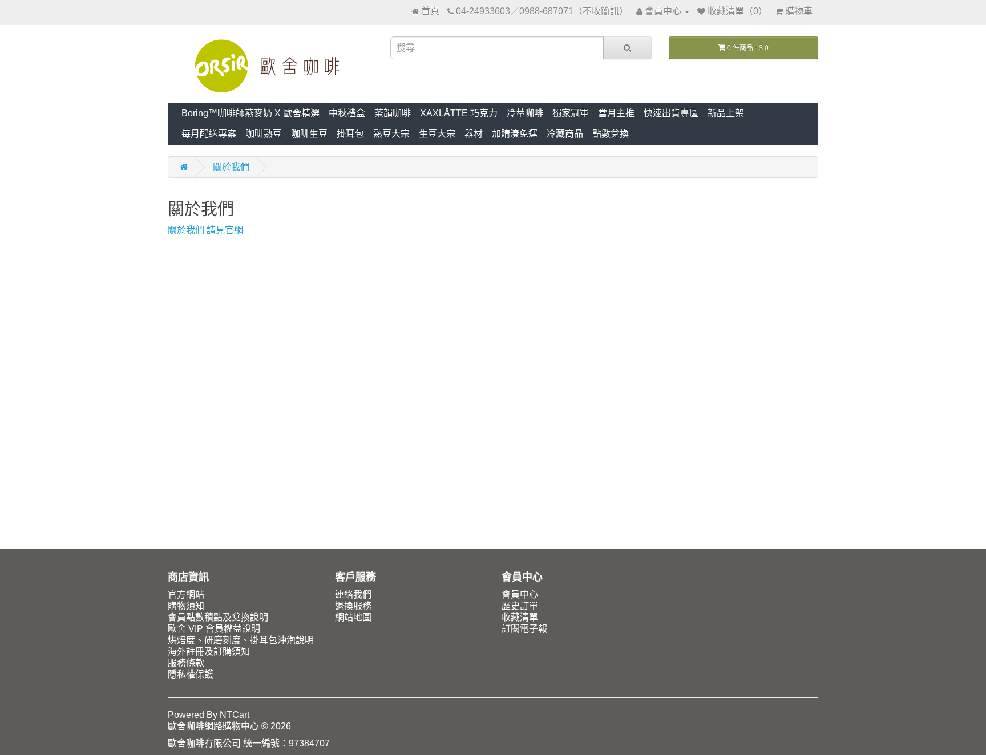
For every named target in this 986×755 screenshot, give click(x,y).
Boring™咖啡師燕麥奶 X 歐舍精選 (250, 113)
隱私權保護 (190, 674)
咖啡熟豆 (263, 134)
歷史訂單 (520, 606)
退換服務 (353, 606)
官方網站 (186, 594)
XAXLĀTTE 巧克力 (459, 113)
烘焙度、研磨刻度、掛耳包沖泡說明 (241, 640)
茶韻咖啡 (392, 113)
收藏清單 (520, 617)
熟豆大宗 (391, 134)
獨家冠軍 (570, 113)
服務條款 (186, 663)
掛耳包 (350, 134)
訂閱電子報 (524, 629)
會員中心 (520, 594)
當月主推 (616, 113)
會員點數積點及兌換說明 (218, 617)
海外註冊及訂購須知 (209, 651)
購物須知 (186, 606)
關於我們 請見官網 (205, 230)
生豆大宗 (437, 134)
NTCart (234, 715)
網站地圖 (353, 617)
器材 (473, 134)
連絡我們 (353, 594)
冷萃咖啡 (525, 113)
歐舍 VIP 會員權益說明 (214, 629)
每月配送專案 (208, 134)
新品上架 (726, 113)
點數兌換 (610, 134)
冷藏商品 (565, 134)
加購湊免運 (515, 134)
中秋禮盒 (347, 113)
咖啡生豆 (309, 134)
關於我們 (231, 167)
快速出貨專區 (671, 113)
